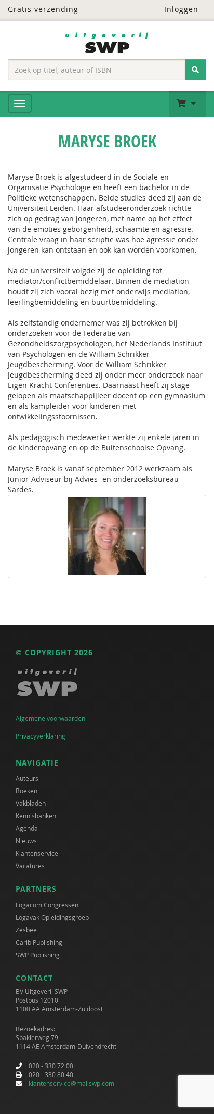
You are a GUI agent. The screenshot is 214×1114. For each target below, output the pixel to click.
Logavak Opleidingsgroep (52, 917)
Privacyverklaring (40, 736)
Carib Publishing (39, 942)
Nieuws (26, 840)
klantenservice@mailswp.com (71, 1083)
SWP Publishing (38, 954)
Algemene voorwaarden (50, 718)
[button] (187, 104)
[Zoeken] (195, 69)
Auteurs (27, 778)
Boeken (26, 790)
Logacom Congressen (47, 904)
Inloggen (180, 9)
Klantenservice (37, 853)
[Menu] (20, 103)
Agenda (27, 828)
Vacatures (30, 865)
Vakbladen (31, 803)
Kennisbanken (36, 815)
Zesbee (26, 929)
